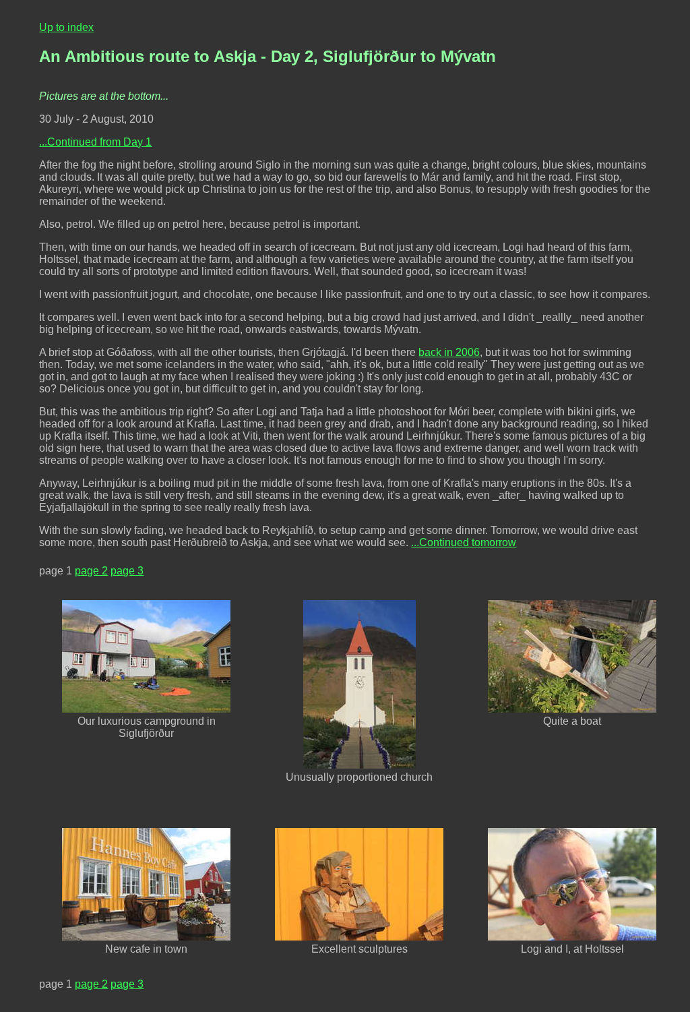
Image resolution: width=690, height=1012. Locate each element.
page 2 (91, 570)
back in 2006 (449, 352)
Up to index (66, 27)
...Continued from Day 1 (95, 142)
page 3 (127, 570)
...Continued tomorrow (463, 542)
